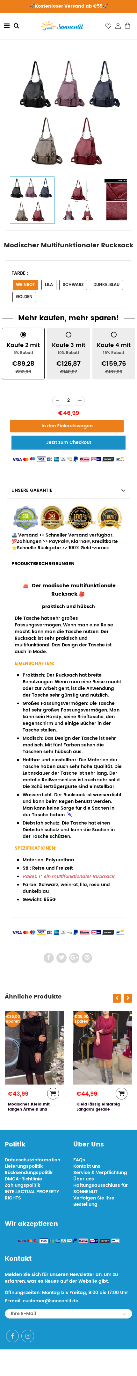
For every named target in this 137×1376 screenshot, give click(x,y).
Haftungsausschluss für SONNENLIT (100, 1188)
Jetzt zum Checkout (68, 442)
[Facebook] (12, 1336)
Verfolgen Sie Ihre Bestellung (93, 1201)
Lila (49, 285)
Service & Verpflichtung (100, 1172)
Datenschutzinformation (32, 1160)
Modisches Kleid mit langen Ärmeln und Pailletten (29, 1109)
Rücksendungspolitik (29, 1172)
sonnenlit (91, 1362)
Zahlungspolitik (22, 1185)
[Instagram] (27, 1336)
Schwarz (73, 285)
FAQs (79, 1160)
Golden (24, 297)
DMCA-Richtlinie (23, 1179)
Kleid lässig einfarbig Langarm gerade (98, 1106)
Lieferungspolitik (24, 1166)
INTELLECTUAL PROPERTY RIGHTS (32, 1195)
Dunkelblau (106, 285)
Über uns (83, 1179)
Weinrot (25, 285)
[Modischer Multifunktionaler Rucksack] (68, 114)
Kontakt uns (86, 1166)
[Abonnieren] (124, 1314)
